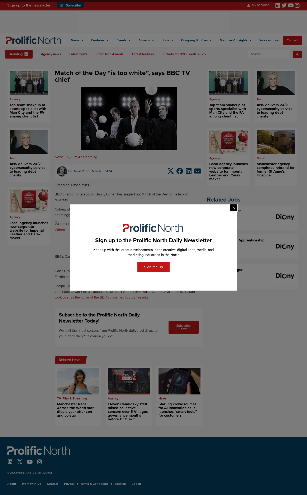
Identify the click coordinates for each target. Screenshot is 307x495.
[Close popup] (233, 207)
